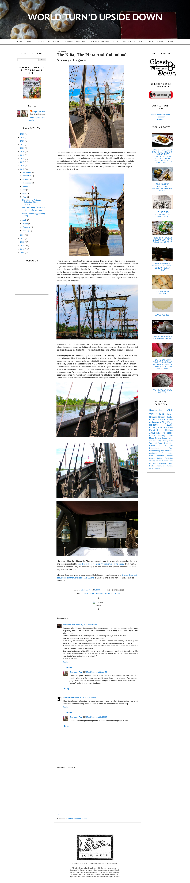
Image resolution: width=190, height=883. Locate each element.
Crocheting (168, 443)
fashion (170, 466)
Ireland (161, 458)
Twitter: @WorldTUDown (161, 114)
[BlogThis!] (115, 590)
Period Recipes (155, 42)
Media (41, 42)
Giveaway (163, 463)
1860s (161, 414)
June (24, 193)
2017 (22, 162)
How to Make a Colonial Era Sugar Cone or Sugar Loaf (162, 266)
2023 (22, 141)
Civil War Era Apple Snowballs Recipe (162, 337)
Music (152, 438)
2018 (22, 159)
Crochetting (154, 463)
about (30, 42)
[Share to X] (118, 590)
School (170, 456)
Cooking (153, 427)
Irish (152, 456)
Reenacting (158, 410)
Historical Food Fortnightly (161, 429)
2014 (22, 235)
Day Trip (89, 593)
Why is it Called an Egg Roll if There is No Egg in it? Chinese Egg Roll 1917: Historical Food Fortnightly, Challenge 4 (162, 156)
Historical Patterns (133, 42)
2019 (22, 155)
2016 (22, 166)
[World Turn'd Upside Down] (32, 98)
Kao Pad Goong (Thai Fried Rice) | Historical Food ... (33, 209)
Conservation (167, 453)
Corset (151, 468)
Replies (69, 667)
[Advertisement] (97, 790)
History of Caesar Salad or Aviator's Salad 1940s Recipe (162, 240)
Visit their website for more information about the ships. (101, 564)
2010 (22, 249)
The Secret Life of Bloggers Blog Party (161, 421)
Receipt (153, 417)
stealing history (155, 461)
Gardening (169, 458)
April (24, 220)
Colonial (153, 419)
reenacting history (161, 441)
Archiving (169, 451)
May (24, 197)
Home (19, 42)
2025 (22, 134)
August (25, 186)
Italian (116, 593)
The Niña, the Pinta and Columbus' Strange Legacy (31, 202)
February (26, 227)
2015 (22, 169)
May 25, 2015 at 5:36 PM (85, 697)
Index (170, 42)
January (26, 230)
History (169, 414)
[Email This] (113, 590)
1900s (170, 425)
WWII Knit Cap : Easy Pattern (162, 391)
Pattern (153, 435)
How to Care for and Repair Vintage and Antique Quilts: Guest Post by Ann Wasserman (162, 364)
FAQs (115, 42)
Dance (153, 458)
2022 (22, 144)
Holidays (158, 425)
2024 (22, 137)
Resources (53, 42)
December (27, 172)
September (27, 183)
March (25, 224)
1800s (152, 433)
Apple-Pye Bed (162, 315)
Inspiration (162, 466)
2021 (22, 148)
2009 (22, 253)
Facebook (161, 117)
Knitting (169, 430)
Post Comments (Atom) (77, 819)
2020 (22, 151)
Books (169, 433)
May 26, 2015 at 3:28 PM (96, 717)
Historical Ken (69, 625)
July (24, 190)
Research (161, 456)
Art (151, 441)
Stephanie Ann (76, 672)
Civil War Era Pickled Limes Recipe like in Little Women (162, 187)
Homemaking (155, 451)
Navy (171, 461)
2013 (22, 238)
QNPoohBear (68, 697)
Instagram (161, 119)
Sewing (158, 438)
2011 (22, 246)
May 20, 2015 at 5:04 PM (86, 625)
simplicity (163, 435)
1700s (170, 417)
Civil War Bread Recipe (162, 292)
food (163, 451)
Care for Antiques (99, 42)
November (27, 176)
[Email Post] (108, 590)
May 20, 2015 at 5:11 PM (96, 672)
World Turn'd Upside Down (95, 16)
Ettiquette (157, 468)
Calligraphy (155, 453)
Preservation (167, 438)
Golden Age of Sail (102, 593)
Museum (165, 461)
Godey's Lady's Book (74, 42)
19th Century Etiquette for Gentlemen (162, 214)
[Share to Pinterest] (123, 590)
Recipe (162, 417)
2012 (22, 242)
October (26, 179)
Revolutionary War (161, 448)
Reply (65, 662)
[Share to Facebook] (120, 590)
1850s (170, 435)
